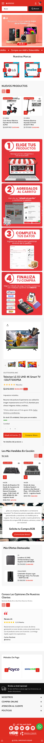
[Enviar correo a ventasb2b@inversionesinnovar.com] (2, 740)
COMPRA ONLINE (10, 701)
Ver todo (5, 456)
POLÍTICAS (7, 710)
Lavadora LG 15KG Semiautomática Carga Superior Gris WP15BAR (26, 560)
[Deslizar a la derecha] (39, 70)
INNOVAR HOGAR (25, 740)
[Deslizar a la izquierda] (5, 70)
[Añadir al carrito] (5, 113)
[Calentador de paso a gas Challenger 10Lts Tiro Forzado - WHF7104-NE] (10, 576)
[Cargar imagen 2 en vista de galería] (21, 364)
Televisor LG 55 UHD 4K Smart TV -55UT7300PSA (22, 378)
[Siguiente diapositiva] (28, 43)
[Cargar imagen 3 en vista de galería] (32, 364)
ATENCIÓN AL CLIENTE (12, 706)
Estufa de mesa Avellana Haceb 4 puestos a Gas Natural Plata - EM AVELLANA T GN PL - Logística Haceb (32, 489)
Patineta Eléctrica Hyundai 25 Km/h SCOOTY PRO (30, 123)
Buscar (36, 9)
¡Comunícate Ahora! (22, 534)
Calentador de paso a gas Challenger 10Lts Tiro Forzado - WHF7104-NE (28, 576)
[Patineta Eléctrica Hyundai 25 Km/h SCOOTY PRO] (32, 106)
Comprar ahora (31, 435)
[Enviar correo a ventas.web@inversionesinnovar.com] (42, 740)
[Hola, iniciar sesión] (36, 3)
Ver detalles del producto (12, 442)
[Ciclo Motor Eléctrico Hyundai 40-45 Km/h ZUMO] (11, 106)
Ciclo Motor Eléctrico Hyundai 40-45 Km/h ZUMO (10, 123)
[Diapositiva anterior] (12, 43)
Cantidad (6, 424)
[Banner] (11, 69)
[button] (4, 3)
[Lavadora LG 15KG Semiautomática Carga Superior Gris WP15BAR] (10, 560)
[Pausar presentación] (31, 43)
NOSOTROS (7, 697)
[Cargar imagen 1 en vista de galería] (11, 364)
